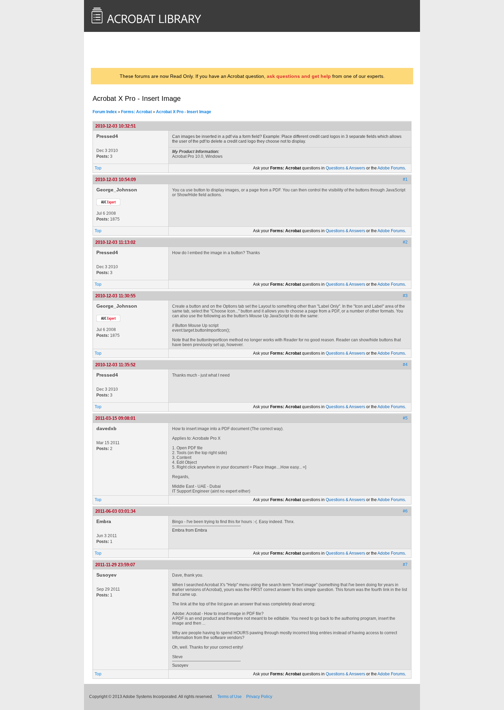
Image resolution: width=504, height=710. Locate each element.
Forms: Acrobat (136, 111)
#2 (405, 242)
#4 (405, 364)
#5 (405, 418)
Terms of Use (229, 696)
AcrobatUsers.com (119, 49)
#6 (405, 511)
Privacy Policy (259, 696)
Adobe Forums (391, 168)
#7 (405, 564)
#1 (405, 179)
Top (98, 168)
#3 (405, 295)
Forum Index (105, 111)
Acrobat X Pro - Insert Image (183, 111)
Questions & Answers (345, 168)
